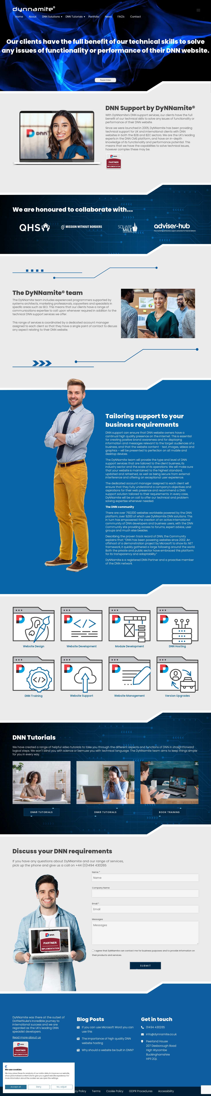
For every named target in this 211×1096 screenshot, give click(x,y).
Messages (97, 919)
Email (95, 903)
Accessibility (166, 1091)
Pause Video (105, 80)
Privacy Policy (77, 1091)
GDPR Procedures (140, 1091)
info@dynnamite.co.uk (161, 1034)
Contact (135, 16)
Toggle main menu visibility (198, 10)
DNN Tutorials (74, 16)
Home (19, 16)
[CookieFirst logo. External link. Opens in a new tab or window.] (6, 1066)
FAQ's (121, 16)
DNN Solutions (51, 16)
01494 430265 (155, 1027)
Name (96, 872)
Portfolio (93, 16)
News (108, 16)
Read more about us (26, 1037)
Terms (96, 1091)
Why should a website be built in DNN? (108, 1050)
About (32, 16)
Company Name (101, 887)
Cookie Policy (114, 1091)
